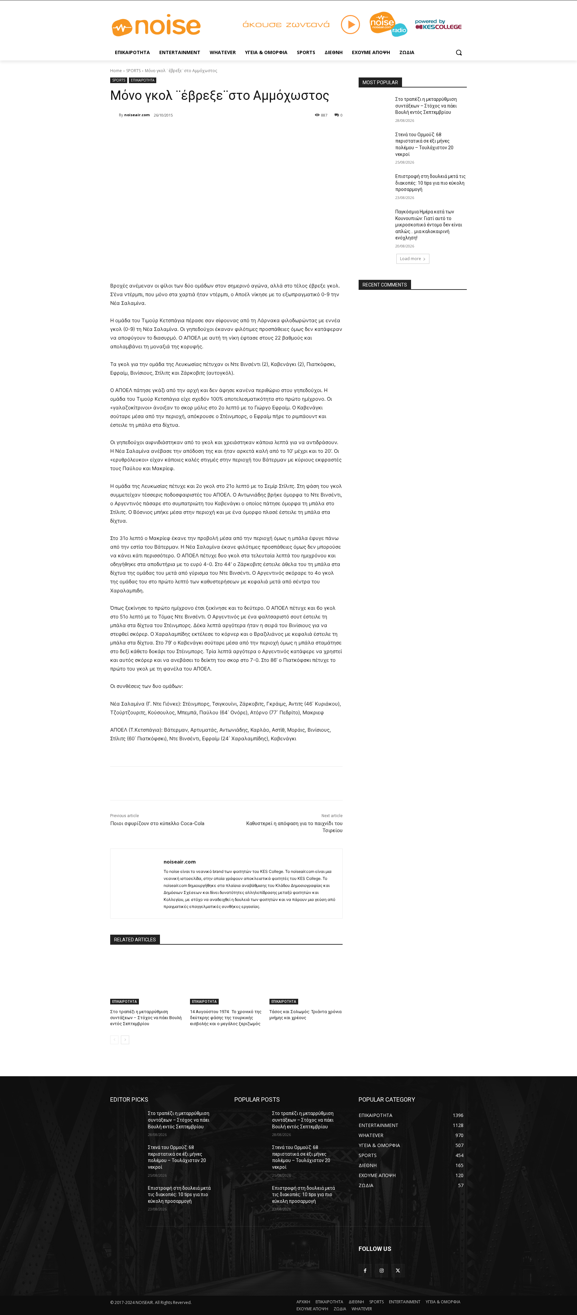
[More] (220, 132)
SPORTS (133, 70)
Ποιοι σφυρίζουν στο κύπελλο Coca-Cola (157, 823)
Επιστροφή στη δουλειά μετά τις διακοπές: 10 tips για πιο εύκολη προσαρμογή (430, 183)
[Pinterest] (189, 132)
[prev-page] (114, 1040)
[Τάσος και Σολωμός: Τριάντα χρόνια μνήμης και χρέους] (306, 978)
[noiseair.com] (114, 115)
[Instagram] (381, 1270)
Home (116, 70)
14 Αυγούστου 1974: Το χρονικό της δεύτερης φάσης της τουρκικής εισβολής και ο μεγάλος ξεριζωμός (225, 1017)
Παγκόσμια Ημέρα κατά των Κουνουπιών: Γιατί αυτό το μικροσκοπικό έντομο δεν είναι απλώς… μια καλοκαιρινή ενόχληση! (428, 224)
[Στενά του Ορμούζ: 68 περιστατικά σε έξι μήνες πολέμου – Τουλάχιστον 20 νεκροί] (375, 143)
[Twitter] (173, 132)
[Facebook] (158, 132)
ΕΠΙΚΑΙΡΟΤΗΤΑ (142, 80)
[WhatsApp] (204, 132)
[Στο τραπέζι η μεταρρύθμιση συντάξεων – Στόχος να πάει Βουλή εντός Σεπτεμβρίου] (146, 978)
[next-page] (125, 1040)
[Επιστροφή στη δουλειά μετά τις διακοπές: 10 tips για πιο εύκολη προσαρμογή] (375, 184)
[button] (459, 52)
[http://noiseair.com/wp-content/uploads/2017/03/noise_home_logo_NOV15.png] (163, 25)
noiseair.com (137, 114)
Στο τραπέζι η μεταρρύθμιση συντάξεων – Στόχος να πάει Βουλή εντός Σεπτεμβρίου (146, 1017)
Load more (410, 258)
